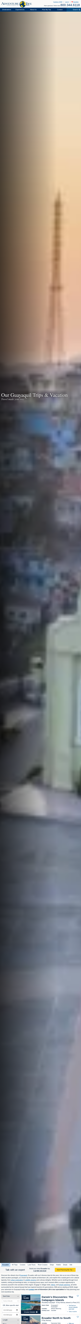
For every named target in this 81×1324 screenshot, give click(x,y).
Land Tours (31, 1265)
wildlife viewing (30, 1280)
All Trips (14, 1265)
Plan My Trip (46, 9)
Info (71, 1265)
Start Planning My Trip (64, 1270)
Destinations (6, 9)
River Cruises (42, 1265)
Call (39, 1271)
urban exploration (17, 1280)
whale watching (64, 1285)
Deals (65, 1265)
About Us (33, 9)
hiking (53, 1285)
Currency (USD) (57, 2)
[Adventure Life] (16, 3)
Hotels (58, 1265)
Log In (67, 2)
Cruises (22, 1265)
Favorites (76, 2)
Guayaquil (23, 1275)
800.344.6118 (70, 5)
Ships (52, 1265)
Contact (60, 9)
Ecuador (5, 1265)
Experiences (20, 9)
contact (31, 1289)
